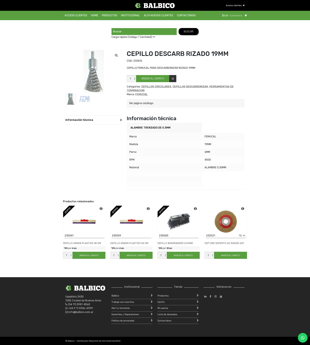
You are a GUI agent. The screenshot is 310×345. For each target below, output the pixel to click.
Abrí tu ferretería (120, 308)
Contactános (186, 15)
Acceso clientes (234, 5)
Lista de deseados (167, 314)
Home (94, 15)
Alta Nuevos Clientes (158, 15)
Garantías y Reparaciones (125, 314)
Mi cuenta (162, 308)
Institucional (130, 15)
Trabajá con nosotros (122, 302)
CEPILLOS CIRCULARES (156, 86)
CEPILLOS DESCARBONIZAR (190, 86)
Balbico (115, 295)
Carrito (161, 302)
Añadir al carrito (152, 78)
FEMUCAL (141, 94)
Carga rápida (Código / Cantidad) (131, 36)
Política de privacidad (122, 320)
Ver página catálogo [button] (141, 103)
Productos (109, 15)
